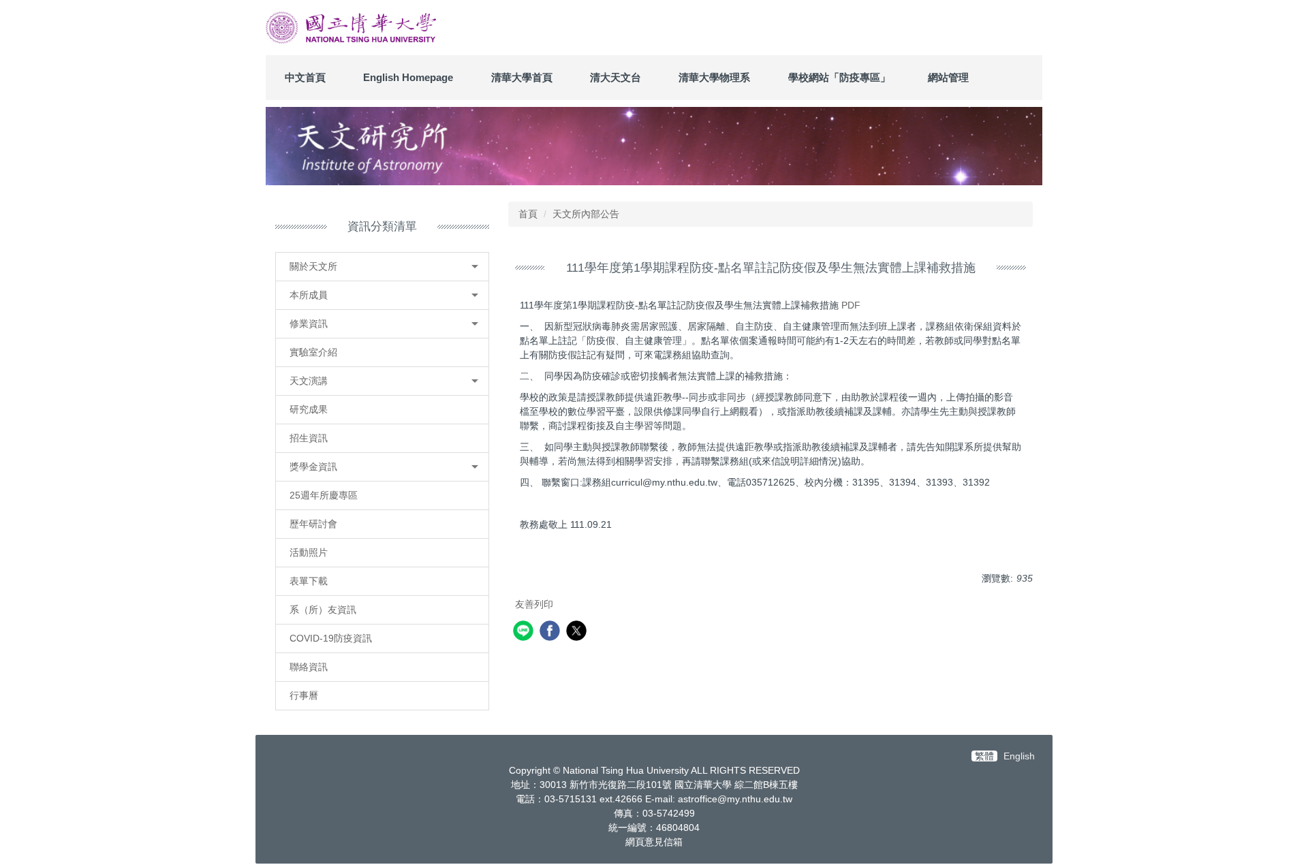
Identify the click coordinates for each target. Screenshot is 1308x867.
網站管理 (948, 77)
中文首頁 (305, 77)
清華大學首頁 (521, 77)
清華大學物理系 (714, 77)
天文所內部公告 (585, 213)
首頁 (528, 213)
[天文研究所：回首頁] (351, 28)
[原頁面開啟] (654, 146)
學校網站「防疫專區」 (839, 77)
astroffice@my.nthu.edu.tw (735, 798)
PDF (850, 305)
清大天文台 (615, 77)
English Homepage (408, 77)
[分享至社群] (525, 632)
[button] (382, 267)
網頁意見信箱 (654, 841)
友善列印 (534, 604)
